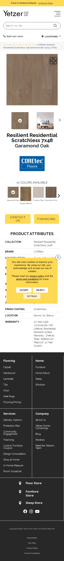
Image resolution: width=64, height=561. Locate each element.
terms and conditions (27, 279)
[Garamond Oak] (13, 192)
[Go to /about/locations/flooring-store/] (32, 483)
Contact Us (18, 219)
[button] (55, 26)
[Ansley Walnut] (25, 194)
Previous (5, 119)
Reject (40, 290)
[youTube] (37, 511)
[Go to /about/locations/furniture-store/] (32, 493)
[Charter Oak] (38, 192)
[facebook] (25, 511)
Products (32, 44)
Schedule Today (45, 3)
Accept (24, 290)
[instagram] (31, 511)
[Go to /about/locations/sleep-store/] (32, 503)
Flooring (15, 44)
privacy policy (37, 275)
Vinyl (23, 44)
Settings (32, 296)
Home (6, 44)
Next (59, 119)
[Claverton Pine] (51, 192)
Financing (46, 219)
